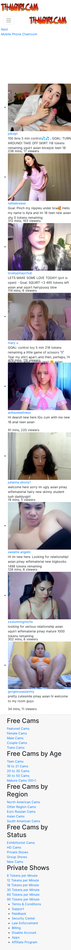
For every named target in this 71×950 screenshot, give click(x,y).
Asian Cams (15, 816)
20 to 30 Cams (18, 771)
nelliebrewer (17, 203)
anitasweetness (19, 412)
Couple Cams (17, 743)
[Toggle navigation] (8, 20)
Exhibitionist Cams (21, 843)
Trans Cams (15, 747)
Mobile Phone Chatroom (19, 34)
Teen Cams (15, 761)
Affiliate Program (25, 942)
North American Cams (23, 802)
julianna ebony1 (19, 482)
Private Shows (17, 852)
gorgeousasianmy (21, 691)
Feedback (19, 914)
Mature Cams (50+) (21, 780)
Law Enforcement (25, 923)
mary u (13, 343)
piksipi (13, 134)
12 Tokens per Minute (23, 880)
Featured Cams (18, 728)
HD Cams (14, 847)
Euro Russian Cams (21, 811)
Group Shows (17, 857)
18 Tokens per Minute (23, 885)
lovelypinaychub (20, 273)
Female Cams (17, 733)
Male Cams (15, 738)
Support (18, 909)
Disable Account (24, 933)
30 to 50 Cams (18, 776)
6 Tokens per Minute (22, 875)
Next (4, 29)
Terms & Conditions (26, 904)
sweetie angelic (19, 552)
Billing (16, 928)
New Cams (15, 862)
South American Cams (23, 821)
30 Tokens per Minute (23, 890)
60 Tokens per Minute (23, 895)
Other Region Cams (21, 807)
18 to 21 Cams (17, 766)
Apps (16, 937)
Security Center (23, 918)
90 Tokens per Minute (23, 899)
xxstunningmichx (20, 622)
